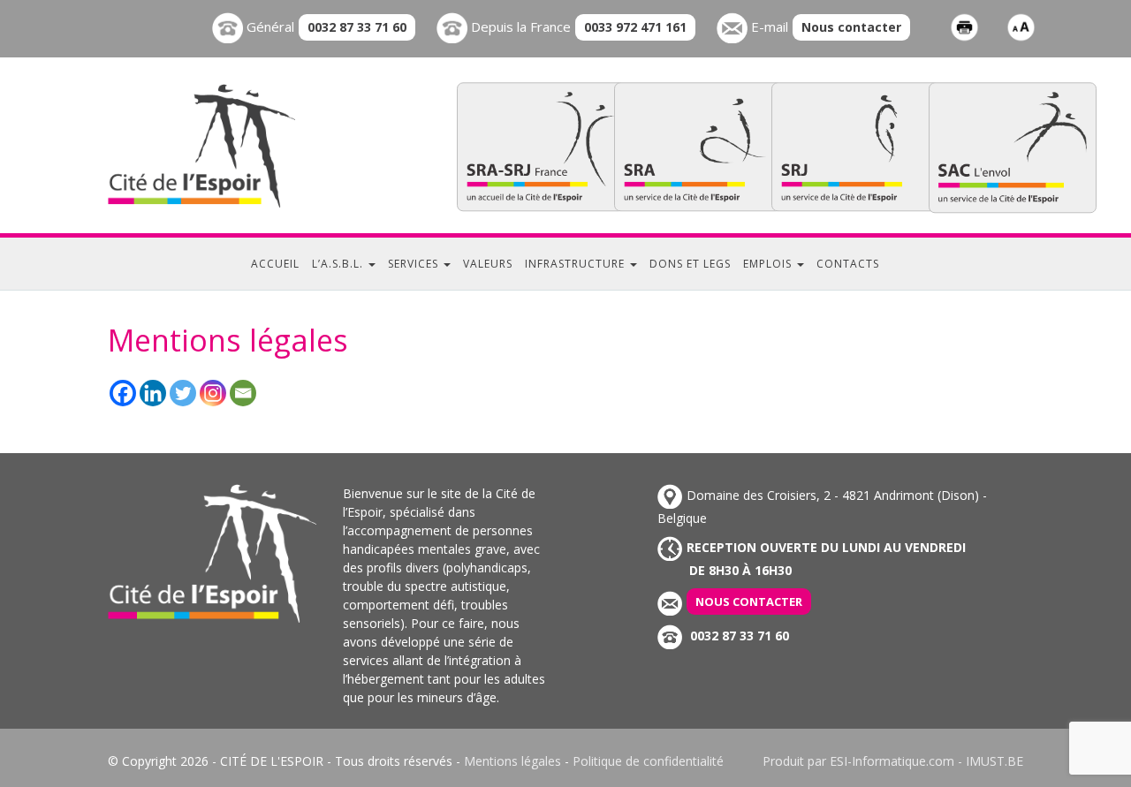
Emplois (769, 263)
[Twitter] (183, 393)
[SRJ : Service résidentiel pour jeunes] (855, 146)
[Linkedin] (153, 393)
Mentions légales (512, 761)
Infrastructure (576, 263)
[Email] (243, 393)
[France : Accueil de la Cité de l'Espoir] (541, 146)
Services (415, 263)
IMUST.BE (994, 761)
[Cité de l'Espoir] (238, 146)
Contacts (847, 263)
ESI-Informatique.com (892, 761)
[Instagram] (213, 393)
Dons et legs (690, 263)
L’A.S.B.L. (339, 263)
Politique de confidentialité (648, 761)
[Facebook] (123, 393)
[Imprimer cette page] (964, 26)
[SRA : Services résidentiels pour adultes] (698, 146)
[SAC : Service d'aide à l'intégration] (1012, 147)
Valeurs (487, 263)
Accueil (275, 263)
